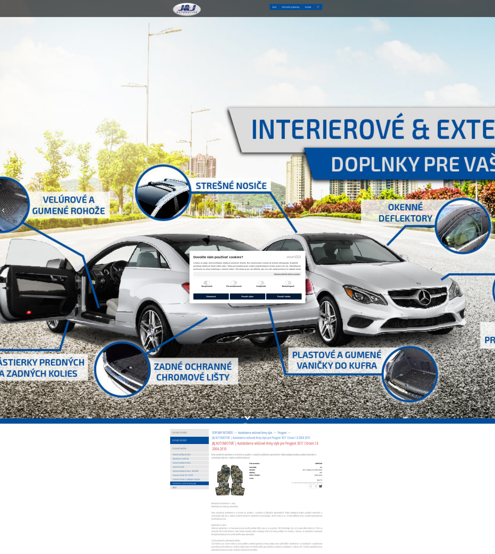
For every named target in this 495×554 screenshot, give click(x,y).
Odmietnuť (211, 296)
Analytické (261, 286)
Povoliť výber (247, 296)
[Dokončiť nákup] (318, 7)
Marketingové (288, 286)
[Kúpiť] (320, 486)
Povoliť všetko (283, 296)
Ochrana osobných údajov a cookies (287, 274)
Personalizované (234, 286)
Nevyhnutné (206, 286)
